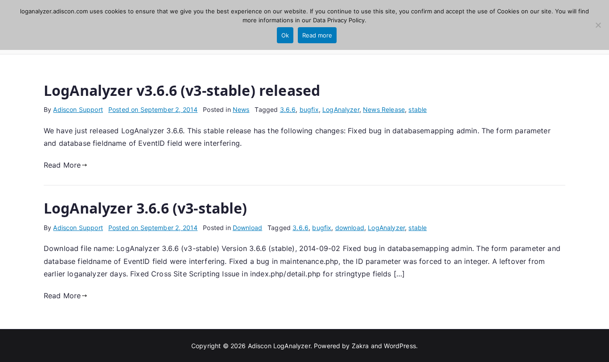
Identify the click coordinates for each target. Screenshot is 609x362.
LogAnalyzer (340, 109)
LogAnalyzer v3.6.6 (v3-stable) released (182, 90)
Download (247, 227)
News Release (384, 109)
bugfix (309, 109)
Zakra (360, 346)
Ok (285, 35)
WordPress (400, 346)
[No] (597, 25)
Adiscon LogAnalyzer (279, 346)
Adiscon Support (78, 109)
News (241, 109)
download (349, 227)
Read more (317, 35)
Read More (62, 164)
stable (417, 109)
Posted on (153, 109)
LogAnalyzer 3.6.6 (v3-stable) (145, 208)
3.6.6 (288, 109)
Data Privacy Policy (339, 20)
